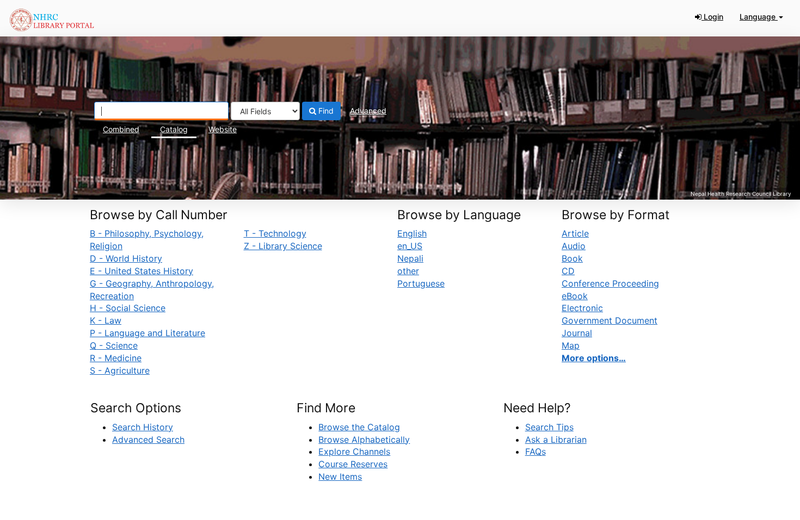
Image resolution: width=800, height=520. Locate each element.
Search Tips (549, 427)
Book (572, 258)
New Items (340, 476)
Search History (142, 427)
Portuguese (421, 283)
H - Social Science (127, 307)
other (408, 270)
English (412, 233)
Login (712, 16)
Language (759, 16)
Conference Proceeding (610, 283)
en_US (409, 245)
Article (575, 233)
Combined (121, 129)
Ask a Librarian (556, 439)
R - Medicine (115, 357)
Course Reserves (352, 464)
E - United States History (141, 270)
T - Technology (275, 233)
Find (325, 110)
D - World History (126, 258)
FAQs (535, 451)
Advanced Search (148, 439)
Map (571, 345)
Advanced (368, 110)
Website (222, 129)
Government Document (609, 320)
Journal (577, 332)
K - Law (105, 320)
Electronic (582, 307)
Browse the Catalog (359, 427)
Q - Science (114, 345)
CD (568, 270)
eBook (575, 295)
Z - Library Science (283, 245)
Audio (574, 245)
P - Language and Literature (147, 332)
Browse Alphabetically (364, 439)
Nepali (410, 258)
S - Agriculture (120, 370)
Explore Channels (354, 451)
